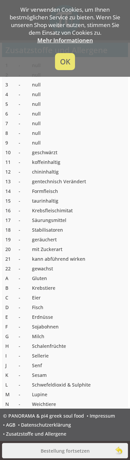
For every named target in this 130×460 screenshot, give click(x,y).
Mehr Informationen (65, 40)
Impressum (102, 416)
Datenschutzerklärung (46, 425)
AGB (10, 425)
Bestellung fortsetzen (65, 451)
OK (65, 61)
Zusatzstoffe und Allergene (36, 434)
